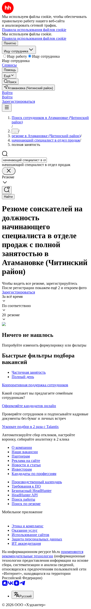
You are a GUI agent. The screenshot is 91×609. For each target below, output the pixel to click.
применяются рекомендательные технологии (42, 554)
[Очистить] (9, 171)
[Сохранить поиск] (7, 190)
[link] (10, 82)
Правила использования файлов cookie (34, 38)
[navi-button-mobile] (7, 108)
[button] (7, 93)
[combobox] (24, 160)
